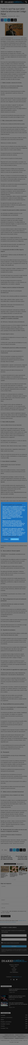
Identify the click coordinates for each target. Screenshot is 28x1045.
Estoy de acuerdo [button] (15, 539)
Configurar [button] (6, 539)
